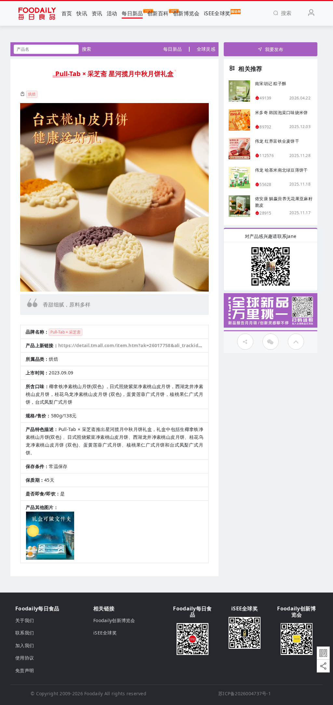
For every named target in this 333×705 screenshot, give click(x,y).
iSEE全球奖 (217, 13)
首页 (66, 13)
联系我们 (24, 633)
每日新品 (132, 13)
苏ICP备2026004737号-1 (244, 693)
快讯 (81, 13)
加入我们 (24, 645)
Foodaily (93, 693)
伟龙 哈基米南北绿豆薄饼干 (281, 170)
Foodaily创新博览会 (114, 620)
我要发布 (274, 49)
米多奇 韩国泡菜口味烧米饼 (281, 112)
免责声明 (24, 670)
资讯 (97, 13)
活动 (112, 13)
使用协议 (24, 658)
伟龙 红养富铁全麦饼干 (277, 141)
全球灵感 (206, 49)
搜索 (86, 49)
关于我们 (24, 620)
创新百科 (157, 13)
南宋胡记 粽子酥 (270, 83)
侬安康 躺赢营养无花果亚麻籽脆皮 (284, 202)
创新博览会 (186, 13)
